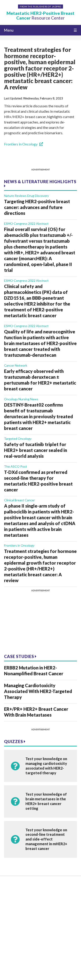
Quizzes (14, 741)
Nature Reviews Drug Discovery (26, 196)
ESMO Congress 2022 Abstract (26, 223)
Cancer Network (15, 365)
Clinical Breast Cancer (19, 500)
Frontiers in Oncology (21, 144)
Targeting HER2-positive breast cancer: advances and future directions (37, 207)
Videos (9, 900)
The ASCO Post (15, 466)
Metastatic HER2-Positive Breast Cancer (40, 15)
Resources (12, 893)
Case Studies (19, 656)
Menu (9, 30)
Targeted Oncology (18, 438)
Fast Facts (12, 907)
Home (9, 887)
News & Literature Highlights (40, 181)
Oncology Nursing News (21, 399)
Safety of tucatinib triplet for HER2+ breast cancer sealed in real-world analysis (35, 450)
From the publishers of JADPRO (40, 6)
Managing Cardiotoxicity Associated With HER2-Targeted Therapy (38, 691)
